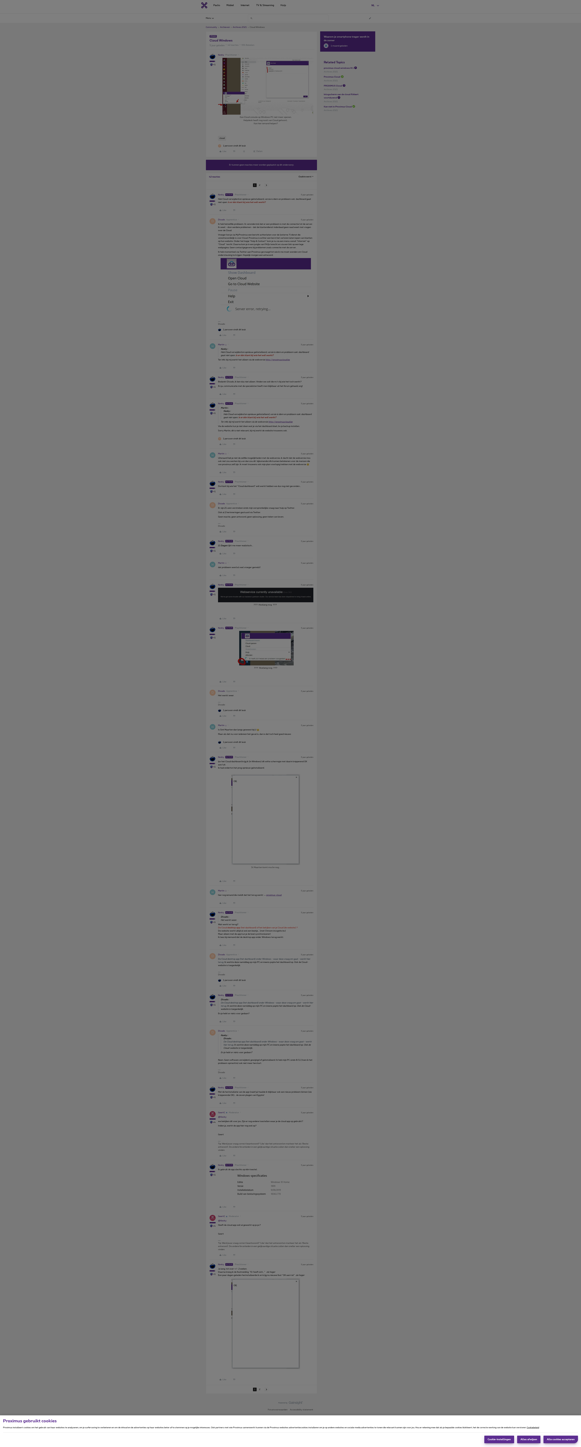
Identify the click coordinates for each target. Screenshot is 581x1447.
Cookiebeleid (533, 1428)
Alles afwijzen (528, 1439)
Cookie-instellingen (499, 1439)
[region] (290, 1431)
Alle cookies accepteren (561, 1439)
